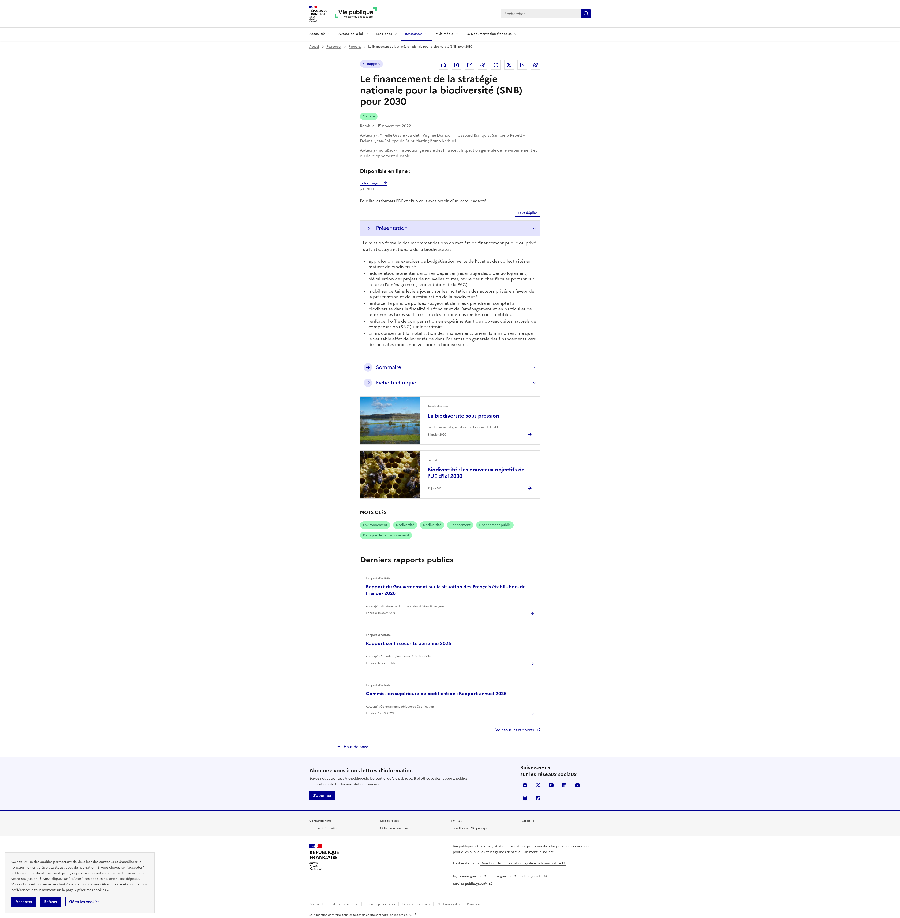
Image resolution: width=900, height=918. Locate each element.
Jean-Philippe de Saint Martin (401, 141)
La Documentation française (489, 33)
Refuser (50, 901)
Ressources (413, 33)
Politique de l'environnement (386, 535)
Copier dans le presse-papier (483, 65)
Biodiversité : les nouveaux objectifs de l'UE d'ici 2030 (476, 473)
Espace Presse (389, 821)
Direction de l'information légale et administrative (520, 863)
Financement (460, 524)
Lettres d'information (323, 828)
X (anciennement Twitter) (538, 785)
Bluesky (525, 798)
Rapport (373, 63)
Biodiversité (405, 524)
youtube (577, 785)
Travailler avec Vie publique (469, 828)
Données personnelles (380, 904)
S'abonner (322, 795)
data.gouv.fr (532, 876)
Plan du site (474, 904)
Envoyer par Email (469, 65)
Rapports (355, 47)
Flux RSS (456, 821)
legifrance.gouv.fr (467, 876)
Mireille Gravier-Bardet (399, 135)
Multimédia (444, 33)
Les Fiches (384, 33)
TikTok (538, 798)
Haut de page (355, 747)
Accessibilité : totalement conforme (334, 904)
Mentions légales (448, 904)
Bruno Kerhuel (443, 141)
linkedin (564, 785)
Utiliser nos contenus (394, 828)
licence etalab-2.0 (400, 915)
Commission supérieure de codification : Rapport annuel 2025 (436, 693)
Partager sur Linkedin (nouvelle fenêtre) (522, 65)
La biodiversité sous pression (463, 416)
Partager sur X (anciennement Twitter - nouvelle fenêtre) (509, 65)
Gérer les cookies (84, 901)
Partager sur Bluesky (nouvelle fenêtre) (535, 65)
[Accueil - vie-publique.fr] (356, 13)
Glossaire (528, 821)
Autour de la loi (350, 33)
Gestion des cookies (416, 904)
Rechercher (586, 13)
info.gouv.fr (502, 876)
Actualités (317, 33)
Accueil (314, 47)
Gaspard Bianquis (473, 135)
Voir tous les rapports (515, 730)
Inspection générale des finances (428, 150)
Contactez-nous (320, 821)
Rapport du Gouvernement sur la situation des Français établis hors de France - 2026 (446, 590)
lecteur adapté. (473, 201)
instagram (551, 785)
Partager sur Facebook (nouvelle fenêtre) (496, 65)
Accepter (23, 901)
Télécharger (373, 183)
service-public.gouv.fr (470, 883)
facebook (525, 785)
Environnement (375, 524)
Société (369, 116)
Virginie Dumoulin (438, 135)
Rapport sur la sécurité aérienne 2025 (408, 643)
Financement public (495, 524)
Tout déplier (527, 212)
